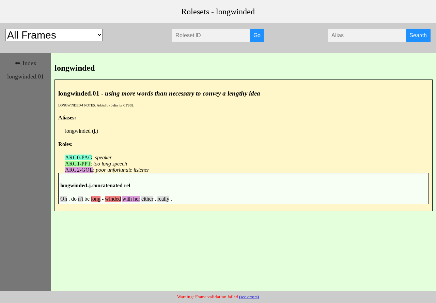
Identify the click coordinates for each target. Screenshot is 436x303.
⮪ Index (25, 63)
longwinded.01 (25, 76)
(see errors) (249, 296)
